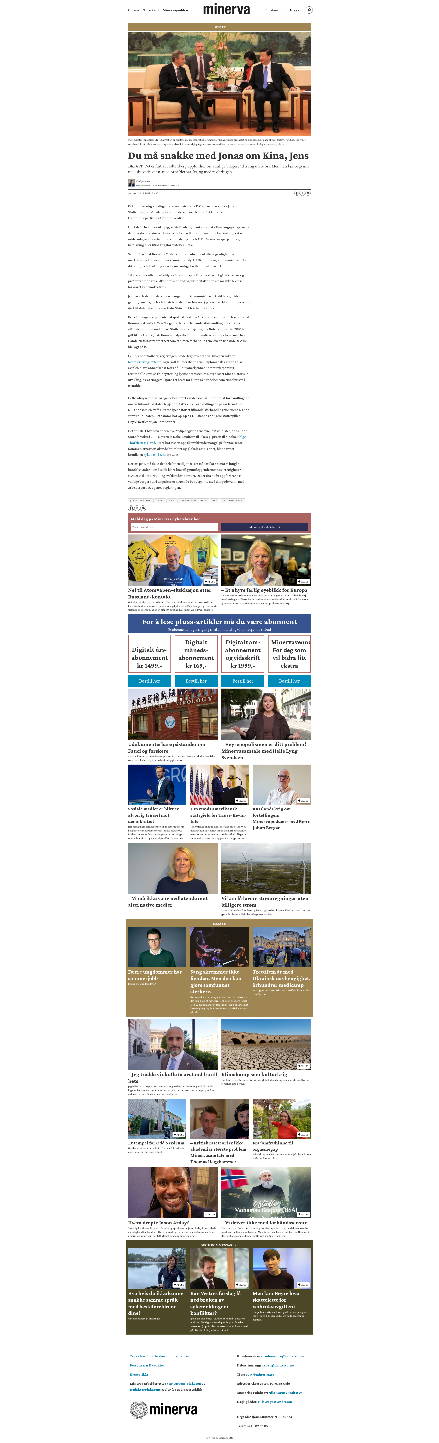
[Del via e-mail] (308, 193)
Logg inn (297, 10)
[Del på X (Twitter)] (302, 193)
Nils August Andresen (285, 1392)
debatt (160, 500)
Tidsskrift (151, 10)
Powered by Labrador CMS (219, 1437)
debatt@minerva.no (278, 1365)
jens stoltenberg (233, 500)
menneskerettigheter (193, 500)
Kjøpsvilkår (139, 1374)
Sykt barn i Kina (155, 454)
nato (172, 500)
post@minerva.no (260, 1374)
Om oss (133, 10)
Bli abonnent (275, 10)
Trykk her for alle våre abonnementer (159, 1356)
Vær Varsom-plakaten (184, 1383)
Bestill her (149, 681)
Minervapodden (175, 10)
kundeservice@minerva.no (282, 1356)
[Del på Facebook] (297, 193)
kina (214, 500)
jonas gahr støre (141, 500)
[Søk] (309, 10)
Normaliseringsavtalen (144, 362)
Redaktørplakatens (145, 1389)
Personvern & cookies (147, 1365)
